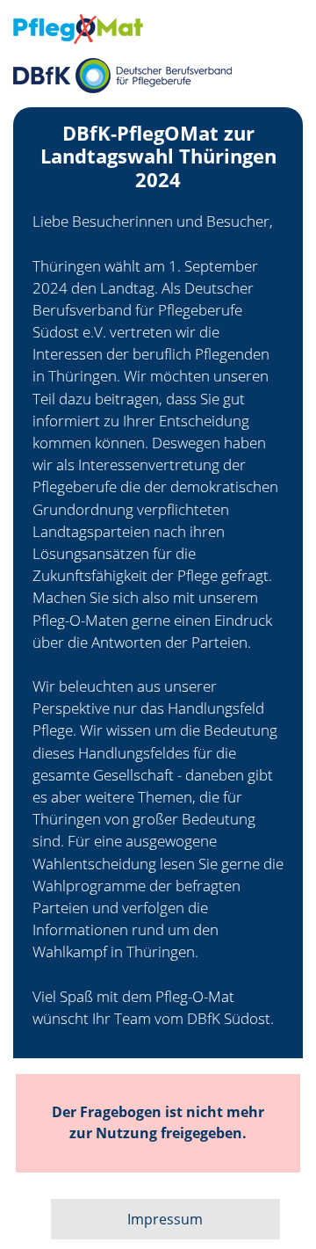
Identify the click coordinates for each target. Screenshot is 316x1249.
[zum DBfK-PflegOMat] (158, 29)
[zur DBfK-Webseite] (158, 75)
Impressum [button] (165, 1219)
